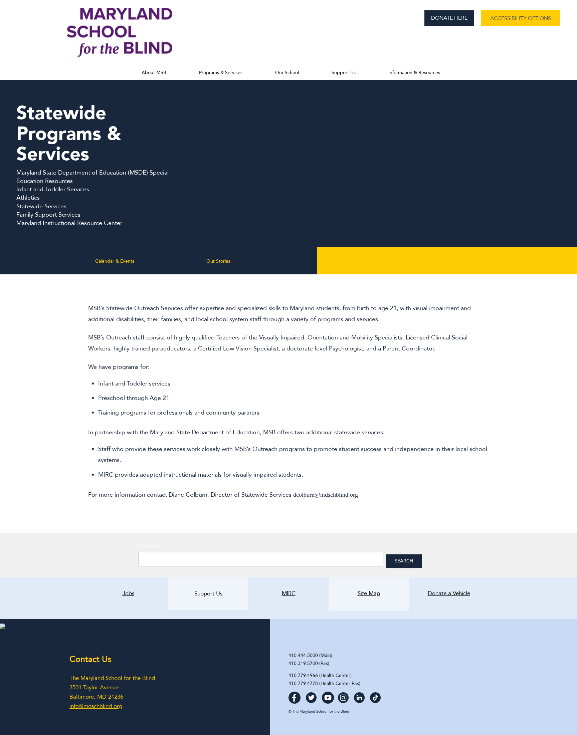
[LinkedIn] (359, 696)
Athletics (28, 198)
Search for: (149, 546)
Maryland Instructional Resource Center (69, 223)
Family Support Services (48, 215)
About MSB (154, 72)
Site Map (369, 593)
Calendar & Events (114, 261)
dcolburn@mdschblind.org (325, 494)
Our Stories (218, 261)
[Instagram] (343, 696)
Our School (287, 72)
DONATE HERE (449, 18)
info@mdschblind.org (95, 706)
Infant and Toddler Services (52, 189)
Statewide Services (41, 206)
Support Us (344, 72)
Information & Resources (414, 72)
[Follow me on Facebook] (294, 696)
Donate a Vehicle (439, 593)
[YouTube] (328, 696)
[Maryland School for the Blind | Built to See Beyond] (119, 36)
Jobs (128, 593)
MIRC (289, 593)
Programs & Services (220, 72)
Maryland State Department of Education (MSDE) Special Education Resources (92, 177)
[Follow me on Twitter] (311, 696)
